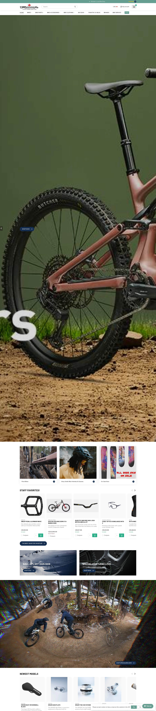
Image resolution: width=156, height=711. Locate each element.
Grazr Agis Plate (54, 705)
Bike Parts (39, 12)
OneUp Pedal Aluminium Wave (31, 521)
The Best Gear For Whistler (32, 543)
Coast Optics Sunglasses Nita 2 (113, 522)
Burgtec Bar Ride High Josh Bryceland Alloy (85, 521)
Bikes (29, 12)
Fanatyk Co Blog (94, 12)
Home (22, 12)
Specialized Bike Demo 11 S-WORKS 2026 (57, 522)
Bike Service (117, 12)
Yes (134, 707)
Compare (25, 535)
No (140, 707)
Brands (106, 12)
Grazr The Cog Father (83, 705)
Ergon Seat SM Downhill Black (30, 705)
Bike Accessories (53, 12)
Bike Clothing (68, 12)
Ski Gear (81, 12)
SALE (126, 12)
